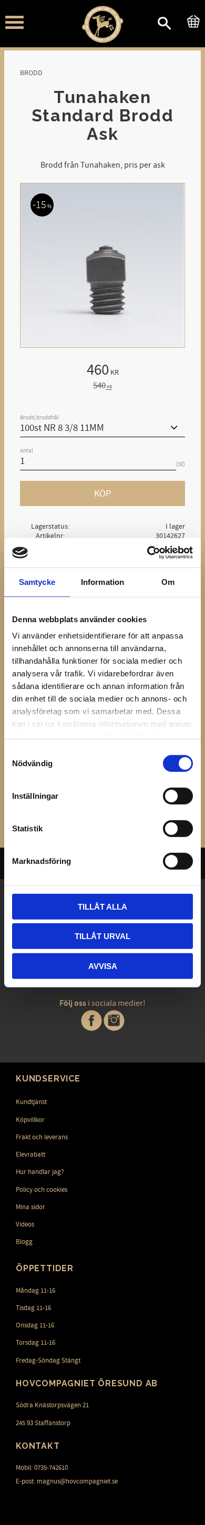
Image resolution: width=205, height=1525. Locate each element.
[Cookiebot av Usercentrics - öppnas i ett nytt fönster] (147, 553)
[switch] (178, 795)
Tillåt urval (102, 936)
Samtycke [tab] (37, 581)
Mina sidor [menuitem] (30, 1207)
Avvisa (102, 965)
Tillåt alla (102, 906)
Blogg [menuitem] (24, 1242)
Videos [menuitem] (25, 1224)
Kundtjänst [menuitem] (31, 1102)
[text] (102, 371)
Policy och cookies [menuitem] (41, 1190)
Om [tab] (168, 581)
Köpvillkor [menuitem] (30, 1120)
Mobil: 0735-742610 (42, 1468)
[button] (14, 22)
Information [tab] (102, 581)
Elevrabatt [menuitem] (30, 1154)
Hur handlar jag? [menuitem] (40, 1172)
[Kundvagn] (191, 20)
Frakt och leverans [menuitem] (42, 1137)
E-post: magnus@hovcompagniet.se (67, 1481)
